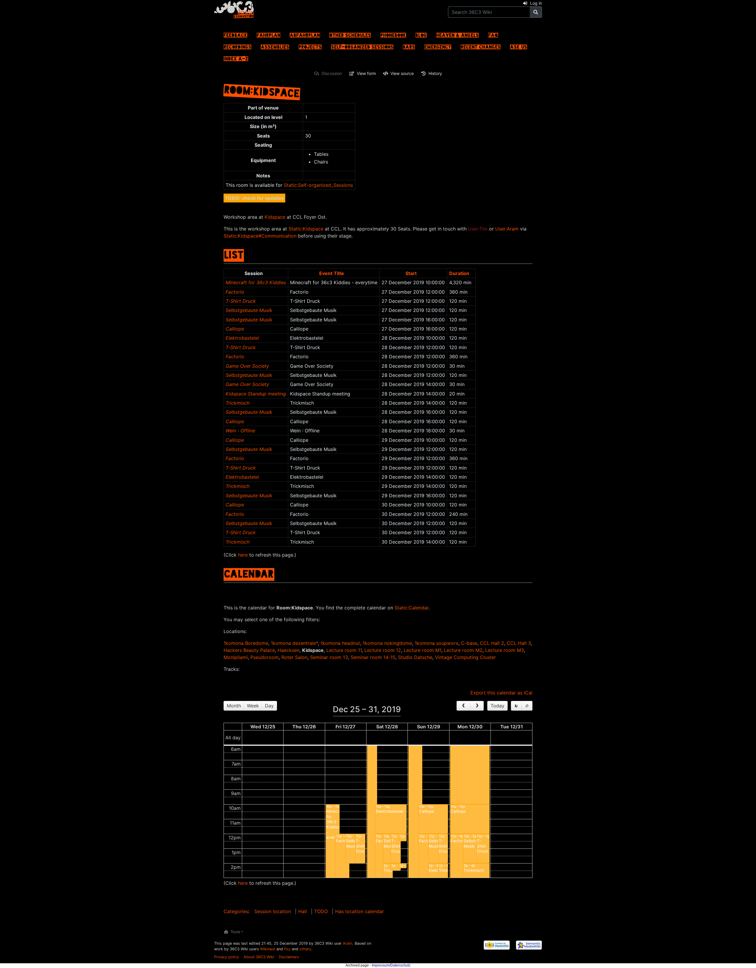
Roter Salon (294, 657)
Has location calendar (359, 911)
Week (253, 706)
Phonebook (393, 34)
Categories (236, 911)
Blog (421, 34)
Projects (310, 45)
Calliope (235, 329)
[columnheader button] (333, 273)
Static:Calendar (411, 608)
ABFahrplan (305, 34)
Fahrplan (268, 34)
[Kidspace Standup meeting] (403, 865)
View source (402, 73)
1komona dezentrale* (294, 643)
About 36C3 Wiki (259, 957)
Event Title (331, 273)
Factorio (235, 292)
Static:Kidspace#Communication (260, 236)
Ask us (518, 45)
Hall (302, 911)
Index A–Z (236, 57)
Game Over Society (247, 366)
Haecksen (288, 650)
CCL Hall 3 (519, 643)
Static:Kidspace (306, 229)
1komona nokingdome (387, 643)
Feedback (235, 34)
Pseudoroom (264, 657)
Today (497, 706)
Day (269, 706)
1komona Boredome (246, 643)
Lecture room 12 (382, 650)
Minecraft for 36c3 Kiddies (256, 282)
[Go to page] (536, 12)
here (243, 555)
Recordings (237, 45)
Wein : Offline (240, 431)
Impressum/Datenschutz (391, 965)
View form (366, 73)
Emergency (437, 45)
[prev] (463, 706)
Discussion (332, 73)
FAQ (493, 34)
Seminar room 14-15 (373, 657)
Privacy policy (226, 957)
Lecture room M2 (463, 650)
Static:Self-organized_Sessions (318, 185)
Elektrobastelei (242, 338)
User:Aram (507, 229)
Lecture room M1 (422, 650)
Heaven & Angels (457, 34)
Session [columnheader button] (254, 273)
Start (411, 273)
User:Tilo (478, 229)
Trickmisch (238, 403)
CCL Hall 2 (492, 643)
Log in (536, 3)
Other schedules (350, 34)
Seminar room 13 (329, 657)
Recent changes (481, 45)
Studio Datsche (415, 657)
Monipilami (236, 657)
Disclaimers (289, 957)
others (305, 949)
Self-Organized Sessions (362, 45)
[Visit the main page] (234, 9)
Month (234, 706)
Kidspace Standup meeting (256, 394)
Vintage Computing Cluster (465, 657)
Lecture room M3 (504, 650)
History (435, 73)
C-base (469, 643)
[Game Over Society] (403, 837)
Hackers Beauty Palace (249, 650)
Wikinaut (267, 949)
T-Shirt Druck (241, 301)
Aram (347, 943)
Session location (272, 911)
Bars (409, 45)
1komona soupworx (436, 643)
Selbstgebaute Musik (249, 310)
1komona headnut (340, 643)
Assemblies (275, 45)
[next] (477, 706)
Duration (459, 273)
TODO (321, 911)
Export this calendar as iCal (501, 693)
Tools (235, 932)
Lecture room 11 (344, 650)
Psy (287, 949)
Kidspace (275, 217)
